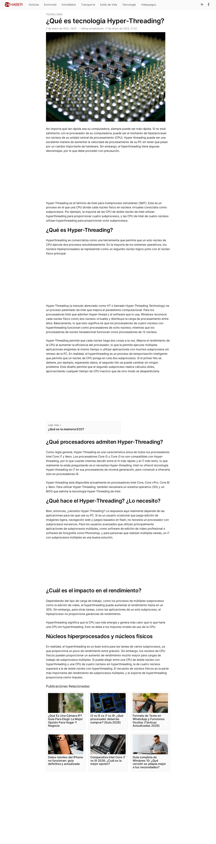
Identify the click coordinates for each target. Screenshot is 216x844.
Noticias (34, 4)
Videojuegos (148, 4)
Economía (50, 4)
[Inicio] (13, 4)
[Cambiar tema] (202, 4)
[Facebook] (208, 5)
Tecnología (129, 4)
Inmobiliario (69, 4)
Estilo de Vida (108, 4)
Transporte (88, 4)
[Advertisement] (24, 57)
